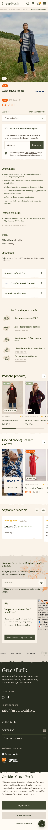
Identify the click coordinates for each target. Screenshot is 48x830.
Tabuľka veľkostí (37, 112)
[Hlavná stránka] (10, 3)
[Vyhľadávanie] (27, 3)
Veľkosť (6, 112)
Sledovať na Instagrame (17, 637)
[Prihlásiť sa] (33, 3)
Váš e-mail (8, 583)
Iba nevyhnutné (24, 815)
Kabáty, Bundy (14, 9)
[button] (43, 510)
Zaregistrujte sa (31, 153)
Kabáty (25, 9)
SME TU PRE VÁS (20, 360)
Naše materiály (20, 352)
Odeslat (41, 582)
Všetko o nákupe (21, 330)
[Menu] (43, 3)
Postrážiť (36, 145)
